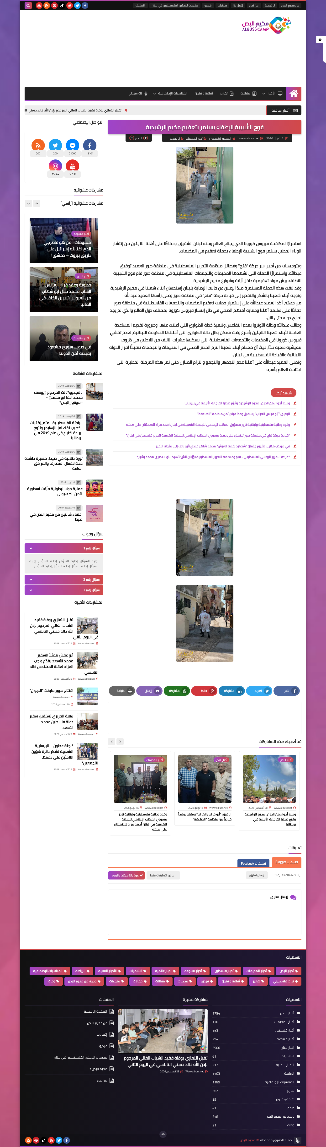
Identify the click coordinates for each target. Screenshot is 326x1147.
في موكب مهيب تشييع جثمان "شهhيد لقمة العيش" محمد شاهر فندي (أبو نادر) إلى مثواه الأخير (223, 446)
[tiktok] (62, 5)
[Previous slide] (36, 203)
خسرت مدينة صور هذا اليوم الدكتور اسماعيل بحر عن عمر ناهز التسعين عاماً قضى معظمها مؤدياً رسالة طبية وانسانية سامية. (66, 340)
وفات (51, 981)
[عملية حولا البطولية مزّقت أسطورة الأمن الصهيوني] (94, 488)
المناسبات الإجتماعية (173, 93)
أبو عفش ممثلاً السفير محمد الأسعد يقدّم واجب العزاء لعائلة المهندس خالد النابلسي (64, 663)
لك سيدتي (135, 93)
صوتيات (222, 5)
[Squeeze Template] (297, 1140)
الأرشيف (140, 5)
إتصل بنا (238, 5)
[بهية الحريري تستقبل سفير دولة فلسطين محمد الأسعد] (87, 721)
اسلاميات (136, 971)
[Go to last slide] (120, 741)
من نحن (253, 5)
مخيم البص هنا (96, 1069)
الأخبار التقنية (107, 971)
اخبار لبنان (287, 1047)
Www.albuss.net (194, 1071)
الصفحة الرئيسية (221, 138)
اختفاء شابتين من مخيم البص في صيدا (56, 517)
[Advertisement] (111, 48)
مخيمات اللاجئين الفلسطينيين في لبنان (175, 5)
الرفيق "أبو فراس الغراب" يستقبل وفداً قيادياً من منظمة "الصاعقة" (243, 414)
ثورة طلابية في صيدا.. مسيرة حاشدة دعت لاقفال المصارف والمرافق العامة (54, 463)
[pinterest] (54, 5)
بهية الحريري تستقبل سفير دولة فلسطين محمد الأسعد (51, 721)
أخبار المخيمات (194, 138)
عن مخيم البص (290, 5)
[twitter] (77, 5)
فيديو (208, 5)
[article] (159, 718)
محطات (183, 981)
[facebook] (85, 5)
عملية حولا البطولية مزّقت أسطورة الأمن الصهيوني (55, 491)
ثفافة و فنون (204, 93)
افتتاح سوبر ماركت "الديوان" (51, 690)
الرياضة (80, 971)
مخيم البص (247, 1140)
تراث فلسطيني (283, 981)
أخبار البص (287, 971)
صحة (291, 1108)
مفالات (160, 981)
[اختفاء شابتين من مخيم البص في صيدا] (94, 513)
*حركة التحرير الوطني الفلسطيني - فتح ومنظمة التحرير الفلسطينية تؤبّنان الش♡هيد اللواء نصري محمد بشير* (213, 457)
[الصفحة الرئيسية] (293, 93)
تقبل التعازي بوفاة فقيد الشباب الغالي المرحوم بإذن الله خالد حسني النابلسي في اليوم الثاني (101, 110)
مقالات (245, 93)
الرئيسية (270, 5)
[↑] (163, 1134)
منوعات (114, 981)
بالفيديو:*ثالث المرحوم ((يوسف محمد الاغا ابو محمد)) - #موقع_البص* (58, 397)
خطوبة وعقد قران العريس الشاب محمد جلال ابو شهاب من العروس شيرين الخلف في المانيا (65, 245)
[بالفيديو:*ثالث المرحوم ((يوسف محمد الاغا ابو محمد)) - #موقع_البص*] (94, 391)
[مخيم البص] (266, 25)
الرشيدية (175, 138)
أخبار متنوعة (193, 971)
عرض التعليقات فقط (162, 875)
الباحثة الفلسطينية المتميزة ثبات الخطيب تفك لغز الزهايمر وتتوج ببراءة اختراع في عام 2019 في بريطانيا (56, 430)
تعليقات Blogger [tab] (286, 862)
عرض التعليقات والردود (125, 875)
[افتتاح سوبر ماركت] (87, 696)
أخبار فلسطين (224, 971)
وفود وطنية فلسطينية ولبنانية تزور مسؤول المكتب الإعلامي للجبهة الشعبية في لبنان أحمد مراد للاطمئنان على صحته (208, 424)
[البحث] (28, 5)
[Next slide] (111, 741)
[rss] (46, 5)
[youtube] (69, 5)
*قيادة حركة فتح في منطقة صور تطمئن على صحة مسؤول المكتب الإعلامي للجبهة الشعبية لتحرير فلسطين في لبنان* (208, 435)
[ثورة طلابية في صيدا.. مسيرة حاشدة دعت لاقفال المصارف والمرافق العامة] (94, 457)
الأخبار (271, 93)
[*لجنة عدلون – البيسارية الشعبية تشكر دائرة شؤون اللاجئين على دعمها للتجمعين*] (87, 751)
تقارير (223, 93)
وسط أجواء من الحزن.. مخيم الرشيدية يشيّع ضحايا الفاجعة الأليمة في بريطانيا (237, 403)
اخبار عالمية (163, 971)
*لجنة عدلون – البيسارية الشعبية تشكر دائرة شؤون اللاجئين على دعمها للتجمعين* (65, 754)
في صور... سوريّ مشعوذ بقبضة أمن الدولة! (69, 301)
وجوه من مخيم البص (82, 981)
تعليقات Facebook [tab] (253, 864)
